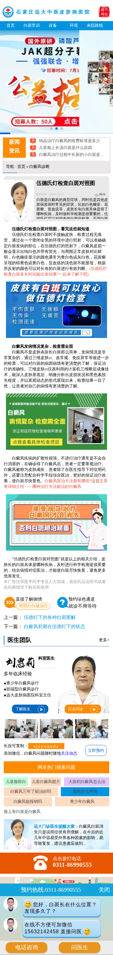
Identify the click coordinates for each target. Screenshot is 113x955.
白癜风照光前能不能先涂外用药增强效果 (75, 155)
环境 (74, 25)
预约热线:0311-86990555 (51, 890)
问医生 (79, 947)
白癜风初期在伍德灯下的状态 (54, 626)
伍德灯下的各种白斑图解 (50, 617)
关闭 (104, 890)
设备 (53, 25)
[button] (51, 128)
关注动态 (69, 753)
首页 (11, 25)
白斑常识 (32, 25)
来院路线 (95, 25)
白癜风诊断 (39, 166)
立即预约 (96, 750)
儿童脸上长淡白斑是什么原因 (65, 142)
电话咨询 (26, 947)
